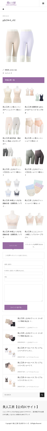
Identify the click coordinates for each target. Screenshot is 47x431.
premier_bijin (13, 70)
